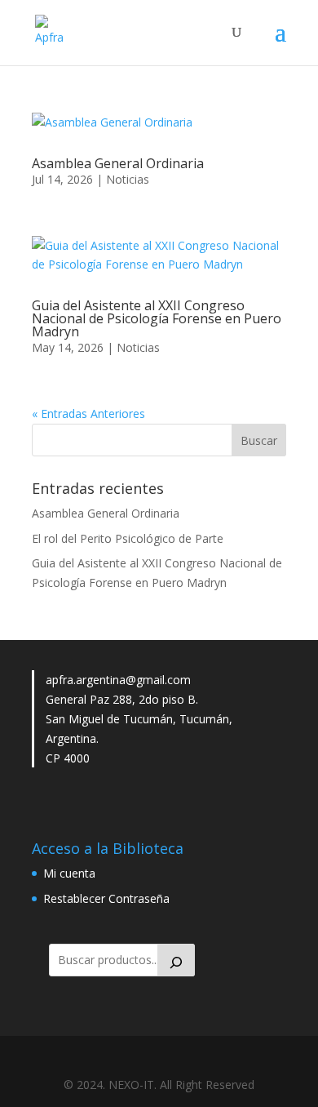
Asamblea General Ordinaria (118, 163)
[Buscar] (176, 960)
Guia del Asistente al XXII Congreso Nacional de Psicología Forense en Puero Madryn (156, 318)
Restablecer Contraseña (106, 898)
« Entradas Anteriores (88, 413)
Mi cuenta (69, 873)
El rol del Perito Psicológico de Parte (127, 538)
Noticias (127, 179)
